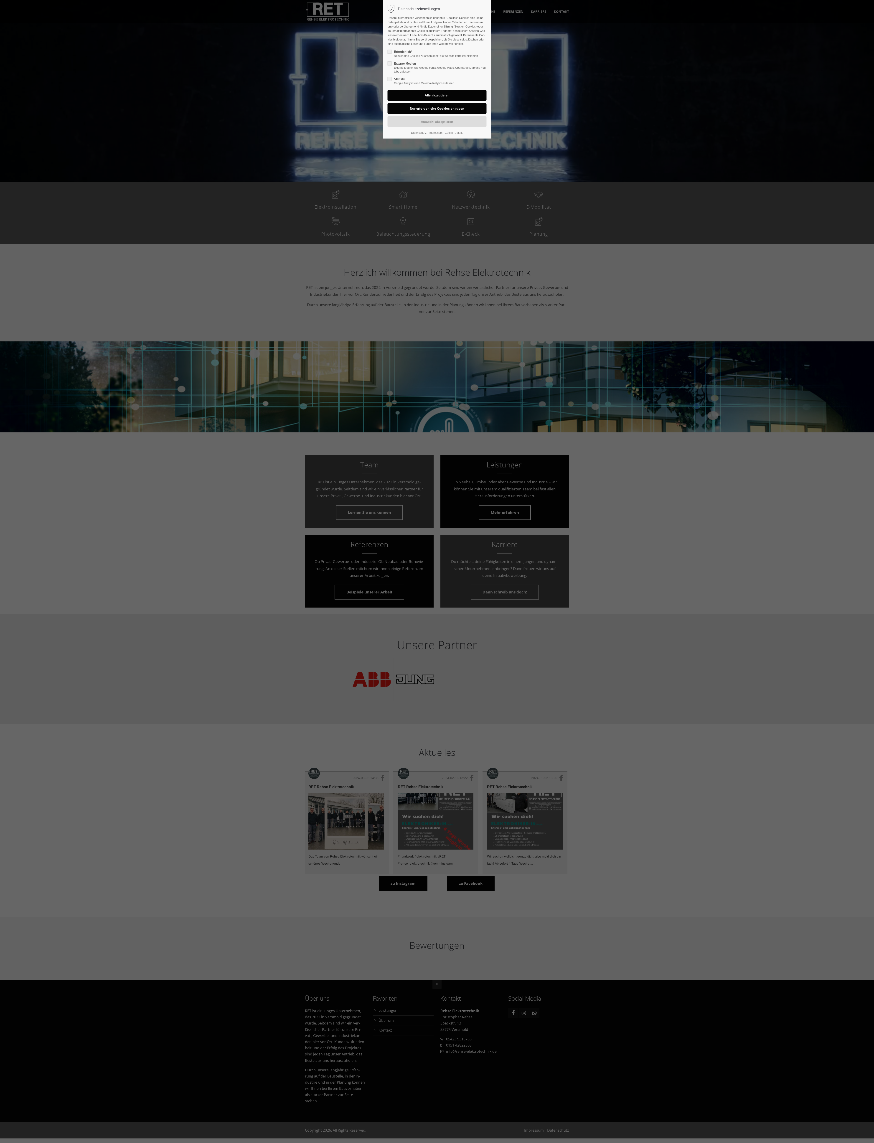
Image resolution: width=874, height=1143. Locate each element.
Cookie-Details (454, 132)
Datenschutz (419, 132)
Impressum (435, 132)
